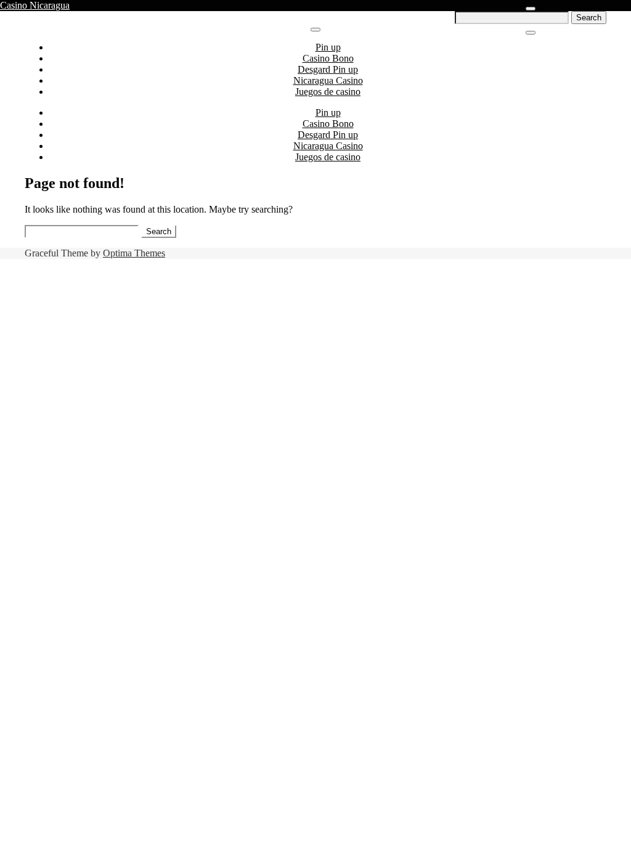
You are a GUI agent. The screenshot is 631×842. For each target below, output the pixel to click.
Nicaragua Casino (328, 80)
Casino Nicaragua (35, 5)
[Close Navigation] (530, 33)
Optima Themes (134, 253)
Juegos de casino (327, 91)
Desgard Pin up (328, 69)
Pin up (328, 47)
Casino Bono (328, 58)
